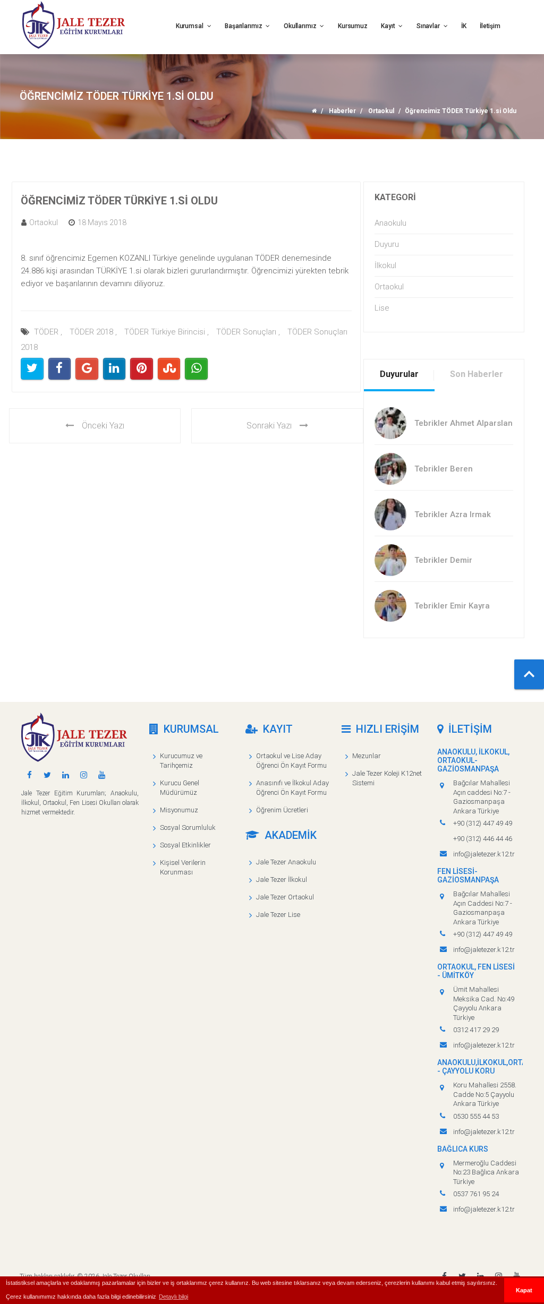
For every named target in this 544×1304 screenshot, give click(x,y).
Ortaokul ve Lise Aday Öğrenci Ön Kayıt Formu (291, 760)
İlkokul (385, 265)
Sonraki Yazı (269, 426)
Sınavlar (428, 26)
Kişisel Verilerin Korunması (183, 867)
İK (463, 26)
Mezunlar (366, 756)
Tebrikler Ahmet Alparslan (463, 423)
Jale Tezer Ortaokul (285, 897)
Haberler (342, 111)
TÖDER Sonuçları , (248, 332)
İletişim (490, 26)
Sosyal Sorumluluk (188, 827)
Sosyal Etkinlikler (185, 845)
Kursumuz (353, 26)
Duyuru (387, 244)
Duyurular (399, 374)
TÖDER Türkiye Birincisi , (166, 332)
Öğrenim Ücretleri (282, 810)
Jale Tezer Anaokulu (286, 862)
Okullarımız (301, 26)
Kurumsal (190, 26)
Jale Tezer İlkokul (281, 879)
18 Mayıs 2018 (102, 222)
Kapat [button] (524, 1290)
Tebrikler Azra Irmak (452, 514)
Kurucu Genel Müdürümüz (179, 787)
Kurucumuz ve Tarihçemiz (181, 760)
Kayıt (388, 26)
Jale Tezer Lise (278, 915)
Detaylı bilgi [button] (173, 1296)
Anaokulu (390, 223)
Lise (382, 308)
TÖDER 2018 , (93, 332)
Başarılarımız (244, 26)
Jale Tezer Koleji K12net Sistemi (387, 778)
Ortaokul (381, 111)
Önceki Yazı (103, 426)
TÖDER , (48, 332)
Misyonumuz (179, 810)
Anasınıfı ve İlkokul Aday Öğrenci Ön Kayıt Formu (292, 787)
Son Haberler (476, 374)
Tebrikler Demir (443, 560)
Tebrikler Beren (443, 469)
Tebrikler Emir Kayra (452, 606)
